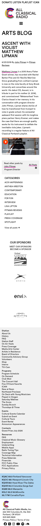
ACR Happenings (14, 182)
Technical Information (12, 455)
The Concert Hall (10, 381)
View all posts (11, 228)
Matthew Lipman (9, 72)
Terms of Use (23, 520)
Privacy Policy (8, 468)
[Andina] (20, 277)
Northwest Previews (11, 392)
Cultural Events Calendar (13, 414)
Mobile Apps (8, 448)
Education (11, 194)
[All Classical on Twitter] (9, 524)
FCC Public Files (10, 463)
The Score (6, 402)
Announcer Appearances (13, 424)
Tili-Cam (6, 367)
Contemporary (13, 190)
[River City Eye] (20, 315)
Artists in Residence (11, 352)
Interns (5, 365)
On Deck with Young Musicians (16, 394)
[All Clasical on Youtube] (18, 524)
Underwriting (8, 445)
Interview (10, 202)
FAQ (4, 339)
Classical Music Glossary (13, 440)
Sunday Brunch (9, 405)
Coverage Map (9, 453)
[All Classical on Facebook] (5, 524)
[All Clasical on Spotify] (22, 524)
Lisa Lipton (11, 206)
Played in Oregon (10, 397)
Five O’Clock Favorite (12, 384)
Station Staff (7, 341)
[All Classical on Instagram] (13, 524)
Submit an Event (9, 416)
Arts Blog (17, 33)
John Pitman (20, 62)
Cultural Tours (8, 419)
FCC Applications (10, 466)
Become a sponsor (20, 249)
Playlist (27, 2)
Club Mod (6, 379)
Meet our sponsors (20, 247)
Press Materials (9, 458)
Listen (17, 2)
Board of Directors (10, 354)
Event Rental (7, 422)
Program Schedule (10, 374)
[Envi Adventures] (20, 296)
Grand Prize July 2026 (12, 431)
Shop (4, 362)
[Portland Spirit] (20, 259)
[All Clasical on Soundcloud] (27, 524)
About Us (6, 333)
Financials (6, 460)
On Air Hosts (8, 344)
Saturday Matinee (10, 399)
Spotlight (10, 222)
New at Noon (8, 389)
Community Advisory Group (15, 357)
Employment (7, 442)
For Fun (9, 198)
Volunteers (7, 359)
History (5, 336)
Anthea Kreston (14, 186)
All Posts (33, 165)
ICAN (36, 2)
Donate (7, 2)
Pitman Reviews (13, 210)
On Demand (7, 376)
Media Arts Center (10, 349)
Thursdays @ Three (11, 407)
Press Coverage (13, 218)
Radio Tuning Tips (10, 450)
